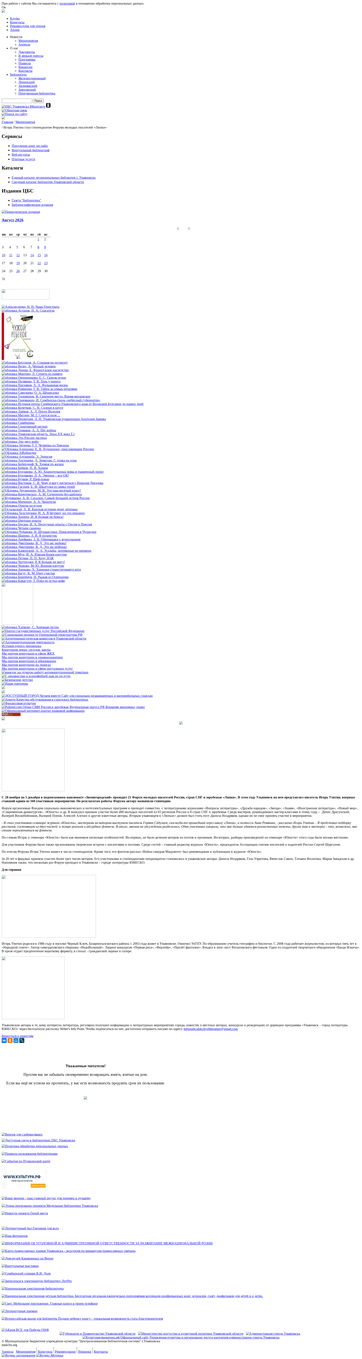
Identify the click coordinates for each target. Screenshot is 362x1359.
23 (46, 263)
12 (18, 255)
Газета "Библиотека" (26, 200)
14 (32, 255)
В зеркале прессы (30, 55)
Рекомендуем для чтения (27, 26)
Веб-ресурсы (21, 154)
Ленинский (26, 82)
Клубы (15, 18)
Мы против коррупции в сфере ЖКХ (28, 653)
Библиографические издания (32, 205)
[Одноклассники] (10, 1040)
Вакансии (25, 67)
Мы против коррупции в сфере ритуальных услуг (37, 668)
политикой (67, 3)
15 (39, 255)
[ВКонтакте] (4, 1040)
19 (18, 263)
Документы (26, 52)
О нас (14, 48)
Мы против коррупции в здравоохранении (32, 657)
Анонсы (24, 44)
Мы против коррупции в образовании (29, 661)
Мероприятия (28, 40)
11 (10, 255)
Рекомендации (65, 1351)
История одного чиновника (21, 646)
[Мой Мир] (15, 1040)
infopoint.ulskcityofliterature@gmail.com (211, 1029)
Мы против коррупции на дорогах (26, 665)
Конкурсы (17, 22)
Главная (7, 122)
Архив (14, 30)
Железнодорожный (32, 78)
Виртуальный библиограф (30, 150)
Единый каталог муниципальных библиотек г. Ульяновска (54, 177)
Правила (24, 63)
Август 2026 (12, 220)
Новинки (84, 1351)
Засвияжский (27, 86)
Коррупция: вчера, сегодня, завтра (26, 649)
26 (18, 271)
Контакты (25, 71)
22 (39, 263)
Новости (16, 37)
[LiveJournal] (21, 1040)
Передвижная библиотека (36, 93)
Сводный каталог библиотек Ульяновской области (48, 182)
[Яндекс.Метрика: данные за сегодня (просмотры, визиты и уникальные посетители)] (49, 1355)
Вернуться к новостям (17, 1036)
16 (46, 255)
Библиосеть (18, 74)
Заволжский (27, 89)
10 (3, 255)
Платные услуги (23, 159)
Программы (26, 59)
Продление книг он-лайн (30, 146)
